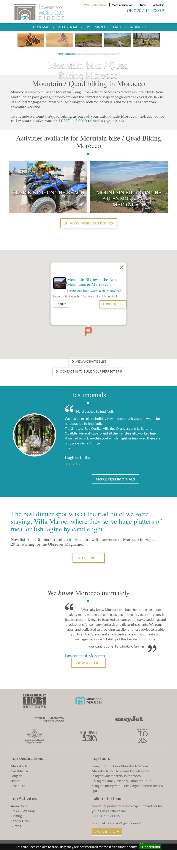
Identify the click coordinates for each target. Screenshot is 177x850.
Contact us (158, 4)
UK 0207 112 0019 (106, 816)
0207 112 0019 (149, 10)
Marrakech (114, 290)
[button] (88, 331)
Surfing (16, 826)
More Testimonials (115, 479)
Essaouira (18, 786)
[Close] (121, 267)
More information (122, 4)
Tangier (16, 776)
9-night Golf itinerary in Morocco (116, 776)
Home (60, 53)
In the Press (88, 558)
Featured (119, 27)
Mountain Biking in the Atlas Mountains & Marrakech (93, 281)
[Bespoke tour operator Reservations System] (142, 735)
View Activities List (90, 361)
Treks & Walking (23, 811)
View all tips (88, 663)
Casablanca (19, 771)
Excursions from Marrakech (86, 290)
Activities (138, 27)
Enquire (61, 304)
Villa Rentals (69, 27)
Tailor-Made (41, 27)
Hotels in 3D (95, 27)
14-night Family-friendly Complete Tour (121, 781)
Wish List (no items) (95, 4)
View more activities (91, 223)
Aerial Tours (19, 806)
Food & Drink (20, 821)
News (143, 4)
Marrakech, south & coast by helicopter (121, 771)
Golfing (16, 816)
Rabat (15, 781)
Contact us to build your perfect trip (90, 371)
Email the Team (107, 831)
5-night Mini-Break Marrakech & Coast (121, 766)
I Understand (150, 847)
